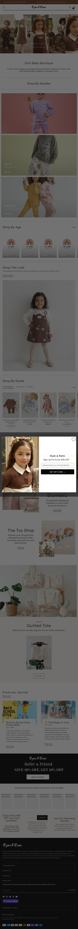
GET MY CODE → (58, 471)
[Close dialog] (73, 439)
